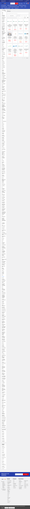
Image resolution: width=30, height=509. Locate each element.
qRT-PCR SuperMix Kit (3, 307)
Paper (3, 270)
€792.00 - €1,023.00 (3, 439)
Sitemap (8, 502)
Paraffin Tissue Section (3, 273)
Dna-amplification (3, 103)
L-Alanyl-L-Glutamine (3, 223)
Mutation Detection (4, 6)
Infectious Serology (3, 207)
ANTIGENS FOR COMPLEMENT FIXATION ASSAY (4, 33)
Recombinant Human (3, 319)
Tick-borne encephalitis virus (3, 360)
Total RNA (3, 382)
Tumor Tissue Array (3, 403)
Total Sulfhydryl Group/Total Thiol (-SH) (3, 385)
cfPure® (3, 64)
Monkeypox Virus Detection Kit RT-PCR (9, 37)
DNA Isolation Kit (3, 96)
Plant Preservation (3, 292)
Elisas (3, 125)
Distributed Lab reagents (22, 5)
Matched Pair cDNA (3, 236)
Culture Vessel (3, 70)
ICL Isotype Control (3, 198)
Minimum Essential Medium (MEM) (4, 247)
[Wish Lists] (25, 3)
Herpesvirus (3, 184)
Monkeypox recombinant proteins (3, 251)
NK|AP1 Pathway (3, 268)
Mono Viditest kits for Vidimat (4, 255)
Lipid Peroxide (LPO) (4, 230)
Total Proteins (3, 381)
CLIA (2, 68)
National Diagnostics (3, 447)
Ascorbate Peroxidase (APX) (3, 38)
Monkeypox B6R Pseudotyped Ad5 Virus (26, 25)
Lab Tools (3, 227)
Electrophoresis (4, 121)
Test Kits (3, 353)
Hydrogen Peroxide (3, 189)
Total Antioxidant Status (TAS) (3, 370)
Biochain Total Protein (4, 458)
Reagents (3, 317)
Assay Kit (3, 40)
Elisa (2, 122)
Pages (25, 6)
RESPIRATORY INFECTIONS (3, 327)
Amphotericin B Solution (3, 18)
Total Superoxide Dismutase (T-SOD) (4, 389)
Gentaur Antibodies (3, 165)
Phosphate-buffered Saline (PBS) (3, 284)
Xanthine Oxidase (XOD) (4, 425)
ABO (2, 12)
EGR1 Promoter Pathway (3, 117)
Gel (2, 159)
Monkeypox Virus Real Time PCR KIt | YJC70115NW (9, 50)
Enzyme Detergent (3, 135)
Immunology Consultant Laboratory (3, 455)
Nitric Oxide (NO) (3, 266)
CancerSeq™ (3, 54)
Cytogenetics (3, 75)
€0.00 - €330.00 (3, 431)
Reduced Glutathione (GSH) (3, 322)
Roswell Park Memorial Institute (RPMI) (3, 333)
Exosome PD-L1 (3, 149)
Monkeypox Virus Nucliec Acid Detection (15, 37)
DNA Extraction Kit (4, 94)
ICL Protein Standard (3, 202)
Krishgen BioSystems (3, 466)
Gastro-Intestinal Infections (3, 157)
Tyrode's (3, 408)
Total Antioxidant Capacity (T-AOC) (3, 367)
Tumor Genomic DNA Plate (3, 400)
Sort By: (9, 15)
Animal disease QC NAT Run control (12, 5)
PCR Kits (3, 276)
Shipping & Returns (7, 8)
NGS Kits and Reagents (3, 264)
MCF (2, 241)
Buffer (3, 51)
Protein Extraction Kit (4, 299)
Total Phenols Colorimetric (4, 378)
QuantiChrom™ (4, 309)
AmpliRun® (3, 19)
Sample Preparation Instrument (3, 337)
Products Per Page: (23, 15)
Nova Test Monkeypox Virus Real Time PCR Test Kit (20, 37)
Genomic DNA (3, 162)
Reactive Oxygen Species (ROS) (4, 315)
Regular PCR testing (3, 325)
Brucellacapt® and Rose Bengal (4, 49)
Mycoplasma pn (3, 257)
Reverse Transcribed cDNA (3, 330)
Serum (3, 342)
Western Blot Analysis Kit (3, 420)
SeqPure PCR (3, 341)
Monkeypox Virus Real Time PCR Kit (20, 50)
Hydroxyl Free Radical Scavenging (3, 191)
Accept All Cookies (11, 507)
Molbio (3, 249)
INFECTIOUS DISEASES (3, 204)
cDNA (2, 60)
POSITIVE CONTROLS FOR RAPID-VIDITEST (3, 296)
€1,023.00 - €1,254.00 (3, 441)
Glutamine (3, 166)
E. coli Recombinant (3, 112)
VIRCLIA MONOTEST (3, 413)
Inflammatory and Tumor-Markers (3, 209)
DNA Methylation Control (3, 100)
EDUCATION (3, 115)
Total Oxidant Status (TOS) (4, 376)
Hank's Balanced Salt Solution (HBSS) (4, 180)
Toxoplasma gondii (3, 392)
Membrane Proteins (3, 243)
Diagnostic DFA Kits (3, 87)
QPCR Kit (3, 303)
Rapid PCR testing (3, 313)
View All (3, 468)
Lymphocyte (3, 232)
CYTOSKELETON (4, 78)
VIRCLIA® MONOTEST (3, 415)
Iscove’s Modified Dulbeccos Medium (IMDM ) (4, 220)
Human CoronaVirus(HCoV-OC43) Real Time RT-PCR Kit (10, 25)
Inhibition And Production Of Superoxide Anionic (4, 213)
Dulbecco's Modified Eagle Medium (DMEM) (4, 105)
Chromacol (3, 67)
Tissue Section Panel (4, 362)
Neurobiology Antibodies (3, 262)
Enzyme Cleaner (3, 133)
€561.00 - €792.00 (3, 436)
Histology (3, 185)
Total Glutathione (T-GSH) (3, 374)
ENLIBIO (3, 448)
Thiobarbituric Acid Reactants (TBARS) (4, 356)
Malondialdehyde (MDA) (4, 234)
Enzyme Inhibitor (3, 140)
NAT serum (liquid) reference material (13, 6)
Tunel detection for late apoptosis (3, 406)
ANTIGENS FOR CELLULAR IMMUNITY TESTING (3, 28)
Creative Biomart (3, 452)
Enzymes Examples (3, 143)
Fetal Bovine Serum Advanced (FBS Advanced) (3, 153)
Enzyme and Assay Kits (3, 131)
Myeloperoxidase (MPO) (4, 259)
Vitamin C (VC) (4, 417)
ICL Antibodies (3, 194)
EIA (2, 119)
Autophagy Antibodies (3, 42)
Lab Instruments (3, 225)
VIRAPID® (3, 411)
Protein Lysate (3, 301)
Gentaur (3, 450)
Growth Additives (3, 175)
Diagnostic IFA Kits (4, 91)
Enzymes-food (3, 146)
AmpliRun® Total (3, 21)
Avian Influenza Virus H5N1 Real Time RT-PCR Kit (15, 25)
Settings (2, 507)
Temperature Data (3, 352)
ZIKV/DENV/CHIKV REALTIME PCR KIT (26, 50)
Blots (2, 45)
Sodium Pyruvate (3, 346)
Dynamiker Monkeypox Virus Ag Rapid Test (26, 37)
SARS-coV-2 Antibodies (3, 339)
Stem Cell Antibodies (3, 349)
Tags (2, 8)
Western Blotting (3, 423)
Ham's (3, 177)
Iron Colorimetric (3, 216)
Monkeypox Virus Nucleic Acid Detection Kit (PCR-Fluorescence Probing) (15, 51)
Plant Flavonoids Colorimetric (3, 289)
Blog (12, 8)
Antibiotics (3, 23)
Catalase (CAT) (3, 58)
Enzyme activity (3, 129)
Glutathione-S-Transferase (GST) (3, 172)
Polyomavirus (3, 293)
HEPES (3, 182)
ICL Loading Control (3, 200)
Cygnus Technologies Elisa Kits (3, 73)
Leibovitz (3, 228)
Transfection (3, 394)
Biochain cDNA (3, 462)
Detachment (3, 83)
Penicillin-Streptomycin (3, 279)
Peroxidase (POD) (3, 282)
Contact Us (16, 8)
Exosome (3, 147)
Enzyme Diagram (3, 138)
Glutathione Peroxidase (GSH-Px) (3, 169)
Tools (2, 364)
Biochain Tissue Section (4, 464)
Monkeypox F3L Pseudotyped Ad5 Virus (21, 25)
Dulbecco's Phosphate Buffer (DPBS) (3, 109)
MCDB (2, 239)
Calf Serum (3, 52)
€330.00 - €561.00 (3, 434)
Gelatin (3, 160)
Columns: (18, 17)
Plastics (22, 6)
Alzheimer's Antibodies (3, 15)
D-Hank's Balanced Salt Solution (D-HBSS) (4, 81)
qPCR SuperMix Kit (3, 305)
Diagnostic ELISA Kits (3, 89)
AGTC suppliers (3, 5)
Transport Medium (3, 396)
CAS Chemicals (3, 56)
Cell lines (3, 61)
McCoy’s (3, 238)
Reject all (6, 507)
